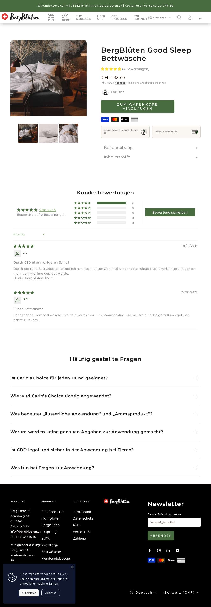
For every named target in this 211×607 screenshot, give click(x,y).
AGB (76, 525)
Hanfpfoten (50, 518)
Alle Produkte (52, 512)
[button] (179, 17)
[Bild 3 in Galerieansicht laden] (68, 133)
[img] (24, 246)
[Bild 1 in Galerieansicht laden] (28, 133)
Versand (120, 82)
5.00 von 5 (47, 210)
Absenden (161, 536)
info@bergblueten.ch (25, 531)
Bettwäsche (51, 552)
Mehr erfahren (48, 583)
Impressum (82, 512)
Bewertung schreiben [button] (169, 212)
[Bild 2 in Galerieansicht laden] (48, 133)
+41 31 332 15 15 (25, 537)
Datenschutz (83, 518)
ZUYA (45, 538)
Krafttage (49, 545)
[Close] (72, 567)
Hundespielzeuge (55, 558)
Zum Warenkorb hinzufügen (137, 106)
